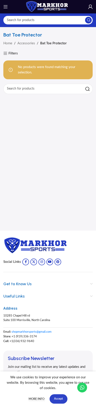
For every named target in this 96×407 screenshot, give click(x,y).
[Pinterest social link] (57, 262)
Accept (58, 398)
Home (7, 43)
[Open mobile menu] (5, 6)
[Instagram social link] (41, 262)
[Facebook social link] (25, 262)
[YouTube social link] (49, 262)
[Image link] (36, 245)
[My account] (90, 6)
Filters (13, 53)
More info (37, 399)
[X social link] (33, 262)
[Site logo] (48, 6)
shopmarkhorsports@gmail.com (32, 331)
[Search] (88, 20)
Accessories (26, 43)
